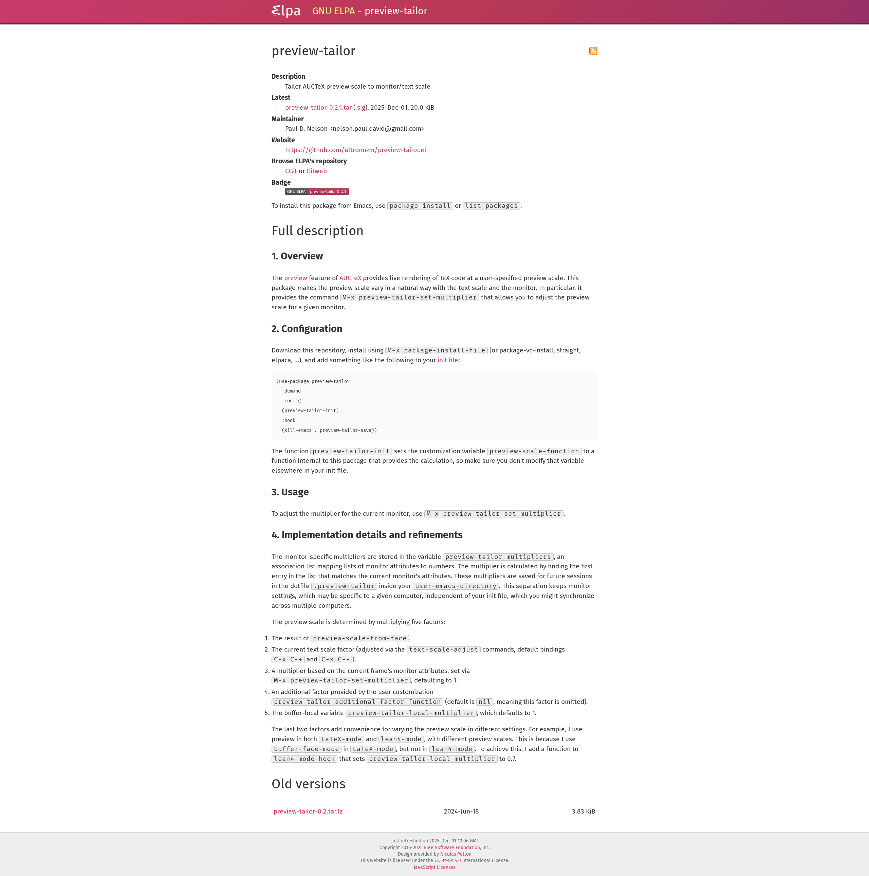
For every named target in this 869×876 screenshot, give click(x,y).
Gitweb (317, 171)
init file (448, 360)
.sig (360, 108)
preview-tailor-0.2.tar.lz (308, 811)
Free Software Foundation (452, 847)
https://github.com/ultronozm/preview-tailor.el (355, 150)
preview (295, 278)
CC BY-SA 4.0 (447, 860)
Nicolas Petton (456, 854)
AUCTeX (350, 278)
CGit (291, 171)
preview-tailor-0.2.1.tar (318, 108)
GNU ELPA (333, 11)
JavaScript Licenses (434, 867)
